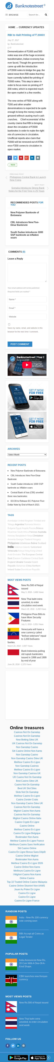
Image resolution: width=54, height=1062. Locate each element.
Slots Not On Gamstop (27, 792)
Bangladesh (21, 536)
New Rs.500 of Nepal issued (33, 1002)
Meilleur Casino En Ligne (27, 762)
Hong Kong (30, 551)
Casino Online (27, 826)
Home (11, 27)
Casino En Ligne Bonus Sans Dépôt (27, 852)
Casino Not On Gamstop (27, 784)
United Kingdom (25, 521)
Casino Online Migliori (27, 855)
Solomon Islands (22, 547)
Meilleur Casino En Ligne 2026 (27, 863)
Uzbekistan (25, 543)
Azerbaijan (13, 521)
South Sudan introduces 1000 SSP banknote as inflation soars (27, 235)
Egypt (18, 528)
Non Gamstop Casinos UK (27, 773)
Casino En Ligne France (27, 900)
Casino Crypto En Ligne (27, 822)
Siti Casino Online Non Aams (27, 751)
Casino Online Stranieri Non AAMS (27, 885)
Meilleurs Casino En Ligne (27, 870)
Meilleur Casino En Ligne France (27, 841)
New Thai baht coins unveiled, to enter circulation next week (32, 602)
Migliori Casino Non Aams (27, 811)
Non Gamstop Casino (27, 747)
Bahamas (20, 566)
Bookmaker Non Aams (27, 837)
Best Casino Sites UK (27, 781)
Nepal (30, 536)
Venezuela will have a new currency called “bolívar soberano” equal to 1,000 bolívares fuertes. (27, 636)
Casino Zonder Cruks (27, 799)
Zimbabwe (38, 535)
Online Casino (27, 878)
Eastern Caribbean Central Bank (28, 558)
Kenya (21, 551)
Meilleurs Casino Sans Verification (27, 844)
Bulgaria (11, 528)
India (13, 165)
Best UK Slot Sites (27, 788)
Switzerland (36, 547)
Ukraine (19, 562)
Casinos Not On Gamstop (27, 732)
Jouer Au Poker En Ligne (27, 889)
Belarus (39, 528)
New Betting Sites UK (27, 739)
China (29, 565)
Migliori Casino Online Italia (27, 818)
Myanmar (12, 532)
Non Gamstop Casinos (27, 766)
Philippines (13, 543)
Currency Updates (31, 27)
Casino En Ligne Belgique (27, 833)
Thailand (28, 539)
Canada (27, 562)
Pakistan (33, 532)
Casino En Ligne (27, 893)
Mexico (37, 524)
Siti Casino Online (27, 848)
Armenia (12, 539)
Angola (25, 528)
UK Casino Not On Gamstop (27, 777)
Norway (11, 536)
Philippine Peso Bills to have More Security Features (33, 617)
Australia (42, 532)
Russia (32, 528)
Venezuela (12, 551)
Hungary (37, 539)
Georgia (20, 539)
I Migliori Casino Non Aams (27, 874)
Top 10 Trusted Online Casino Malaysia (27, 882)
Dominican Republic (30, 569)
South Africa (23, 532)
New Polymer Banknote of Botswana (28, 470)
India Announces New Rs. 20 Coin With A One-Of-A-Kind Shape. (32, 963)
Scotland (42, 543)
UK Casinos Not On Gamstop (27, 743)
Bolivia (34, 543)
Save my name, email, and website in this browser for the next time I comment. (25, 330)
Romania (28, 524)
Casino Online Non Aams (27, 867)
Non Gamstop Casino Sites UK (27, 758)
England (11, 562)
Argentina (19, 524)
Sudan (18, 569)
